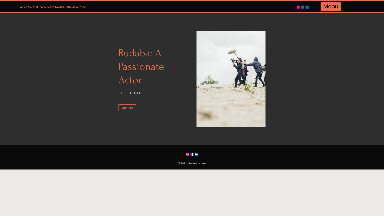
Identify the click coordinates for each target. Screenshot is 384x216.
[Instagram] (298, 7)
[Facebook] (302, 7)
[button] (127, 107)
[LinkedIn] (307, 7)
